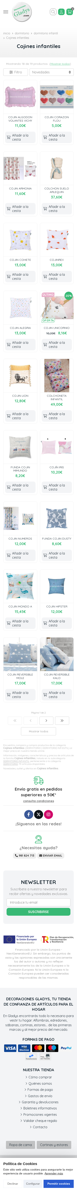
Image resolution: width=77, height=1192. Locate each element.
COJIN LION (20, 396)
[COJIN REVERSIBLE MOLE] (20, 654)
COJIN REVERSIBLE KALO (57, 676)
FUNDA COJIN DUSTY (56, 538)
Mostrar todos (60, 64)
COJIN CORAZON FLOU (57, 118)
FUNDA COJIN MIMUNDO (20, 469)
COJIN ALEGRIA (20, 328)
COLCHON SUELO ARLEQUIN (56, 190)
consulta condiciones (38, 801)
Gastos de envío (40, 1096)
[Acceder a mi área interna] (61, 12)
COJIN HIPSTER (56, 606)
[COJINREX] (57, 240)
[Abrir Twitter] (38, 814)
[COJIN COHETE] (20, 240)
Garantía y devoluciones (40, 1102)
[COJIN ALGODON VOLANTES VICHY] (20, 97)
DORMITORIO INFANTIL (16, 761)
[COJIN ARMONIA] (20, 168)
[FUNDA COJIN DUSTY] (57, 518)
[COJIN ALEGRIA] (20, 307)
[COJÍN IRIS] (57, 447)
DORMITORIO (10, 763)
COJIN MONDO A (20, 606)
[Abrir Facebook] (29, 814)
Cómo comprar (40, 1077)
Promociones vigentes (40, 1114)
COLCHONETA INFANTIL (57, 397)
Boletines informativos (40, 1108)
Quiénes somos (40, 1083)
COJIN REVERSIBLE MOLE (20, 676)
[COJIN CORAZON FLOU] (57, 97)
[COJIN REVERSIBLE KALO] (57, 654)
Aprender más (54, 1173)
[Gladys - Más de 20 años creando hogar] (21, 12)
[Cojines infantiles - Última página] (46, 721)
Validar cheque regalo (40, 1121)
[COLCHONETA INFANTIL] (57, 375)
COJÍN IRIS (56, 467)
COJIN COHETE (20, 260)
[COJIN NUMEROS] (20, 518)
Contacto (40, 1127)
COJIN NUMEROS (20, 538)
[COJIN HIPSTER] (57, 586)
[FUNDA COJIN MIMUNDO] (20, 447)
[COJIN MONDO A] (20, 586)
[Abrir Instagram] (48, 814)
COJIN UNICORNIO (57, 328)
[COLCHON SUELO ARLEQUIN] (57, 168)
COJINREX (57, 260)
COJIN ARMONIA (20, 188)
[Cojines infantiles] (15, 721)
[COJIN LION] (20, 375)
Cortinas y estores (54, 1145)
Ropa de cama (20, 1145)
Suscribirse (38, 912)
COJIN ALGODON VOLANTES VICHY (20, 118)
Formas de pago (40, 1090)
